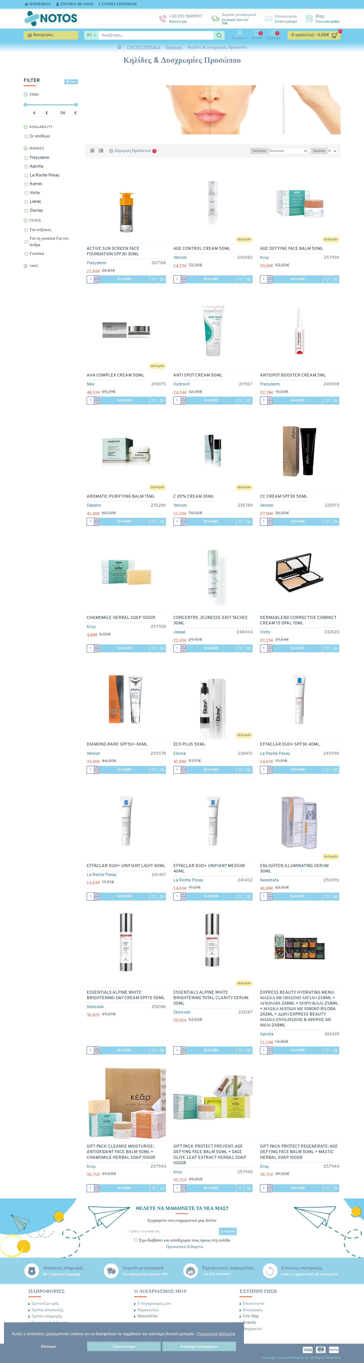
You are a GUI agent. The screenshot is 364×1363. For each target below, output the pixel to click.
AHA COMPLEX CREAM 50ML (115, 375)
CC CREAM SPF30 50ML (284, 496)
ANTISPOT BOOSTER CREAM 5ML (293, 375)
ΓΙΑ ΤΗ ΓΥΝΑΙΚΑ (143, 47)
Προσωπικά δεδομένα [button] (216, 1334)
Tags (33, 266)
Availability (41, 127)
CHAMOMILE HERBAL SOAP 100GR (121, 618)
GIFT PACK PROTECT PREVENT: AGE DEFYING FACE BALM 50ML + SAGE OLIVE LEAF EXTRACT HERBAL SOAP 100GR (209, 1155)
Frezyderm (96, 263)
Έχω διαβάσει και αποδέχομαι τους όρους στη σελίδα (184, 1244)
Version (180, 258)
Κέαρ (264, 258)
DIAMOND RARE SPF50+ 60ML (117, 744)
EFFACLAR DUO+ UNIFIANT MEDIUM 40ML (209, 868)
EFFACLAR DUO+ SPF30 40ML (290, 744)
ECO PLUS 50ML (189, 744)
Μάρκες (36, 148)
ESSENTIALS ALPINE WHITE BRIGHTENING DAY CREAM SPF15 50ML (126, 995)
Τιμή (34, 95)
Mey (91, 384)
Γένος (35, 221)
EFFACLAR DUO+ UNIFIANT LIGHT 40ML (126, 866)
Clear (72, 82)
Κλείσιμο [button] (48, 1346)
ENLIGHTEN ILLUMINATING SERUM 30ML (294, 868)
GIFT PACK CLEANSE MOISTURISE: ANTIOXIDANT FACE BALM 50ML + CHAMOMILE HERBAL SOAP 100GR (121, 1152)
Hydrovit (181, 384)
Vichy (265, 632)
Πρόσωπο (174, 47)
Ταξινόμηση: (259, 151)
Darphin (94, 505)
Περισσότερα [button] (124, 1346)
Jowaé (179, 632)
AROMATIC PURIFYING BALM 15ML (121, 496)
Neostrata (269, 880)
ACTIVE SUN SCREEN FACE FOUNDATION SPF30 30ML (113, 251)
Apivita (266, 1034)
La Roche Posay (275, 753)
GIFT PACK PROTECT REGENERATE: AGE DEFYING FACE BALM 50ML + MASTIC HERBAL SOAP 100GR (299, 1152)
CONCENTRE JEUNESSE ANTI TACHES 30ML (210, 620)
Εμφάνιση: (319, 151)
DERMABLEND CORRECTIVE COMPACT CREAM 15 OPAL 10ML (298, 620)
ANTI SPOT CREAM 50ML (197, 375)
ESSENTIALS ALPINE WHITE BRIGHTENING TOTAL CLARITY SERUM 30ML (210, 998)
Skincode (95, 1007)
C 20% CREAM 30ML (193, 496)
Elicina (179, 753)
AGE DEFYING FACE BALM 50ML (291, 249)
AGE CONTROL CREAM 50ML (201, 249)
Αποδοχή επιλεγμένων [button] (199, 1346)
